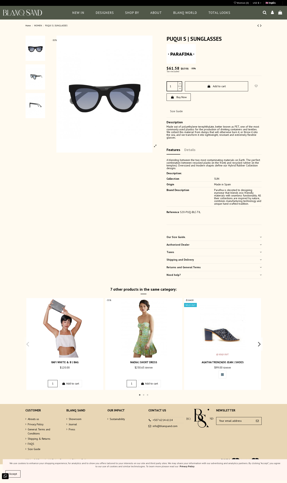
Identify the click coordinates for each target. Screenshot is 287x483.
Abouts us (33, 419)
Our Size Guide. (176, 237)
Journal (73, 424)
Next (259, 344)
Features (173, 149)
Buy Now (181, 97)
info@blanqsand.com (165, 426)
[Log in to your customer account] (272, 13)
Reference (173, 212)
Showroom (75, 419)
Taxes (170, 252)
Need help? (174, 275)
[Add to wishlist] (62, 356)
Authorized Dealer (178, 244)
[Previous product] (258, 25)
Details (189, 149)
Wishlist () (242, 2)
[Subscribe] (257, 421)
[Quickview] (67, 356)
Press (72, 429)
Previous (27, 344)
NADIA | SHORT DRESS (143, 362)
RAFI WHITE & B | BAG (64, 362)
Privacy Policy (36, 424)
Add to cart (219, 86)
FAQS (31, 444)
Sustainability (117, 419)
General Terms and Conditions (39, 431)
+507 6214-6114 (163, 420)
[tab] (214, 237)
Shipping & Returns (39, 438)
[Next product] (261, 25)
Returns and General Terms (184, 267)
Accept (13, 474)
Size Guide (176, 111)
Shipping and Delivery (180, 259)
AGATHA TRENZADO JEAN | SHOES (223, 362)
